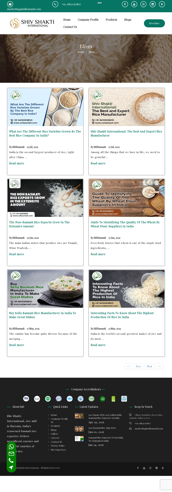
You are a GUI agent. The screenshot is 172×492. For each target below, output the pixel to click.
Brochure (154, 23)
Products (111, 19)
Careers (55, 437)
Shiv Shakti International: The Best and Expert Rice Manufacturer (126, 133)
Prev (138, 366)
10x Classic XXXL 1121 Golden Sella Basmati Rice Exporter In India (105, 416)
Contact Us (70, 27)
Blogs (127, 19)
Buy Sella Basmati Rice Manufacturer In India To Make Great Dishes (42, 315)
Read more (16, 163)
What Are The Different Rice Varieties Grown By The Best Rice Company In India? (45, 133)
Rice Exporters (58, 449)
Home (67, 19)
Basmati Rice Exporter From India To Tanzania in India (106, 439)
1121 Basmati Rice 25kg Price (102, 427)
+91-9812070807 (71, 4)
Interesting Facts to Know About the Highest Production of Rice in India (122, 315)
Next (149, 366)
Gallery (54, 433)
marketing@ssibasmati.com (148, 428)
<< (128, 366)
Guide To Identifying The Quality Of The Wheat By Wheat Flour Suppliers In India (125, 224)
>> (159, 366)
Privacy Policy (58, 445)
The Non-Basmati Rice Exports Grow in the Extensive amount (39, 224)
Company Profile (88, 19)
